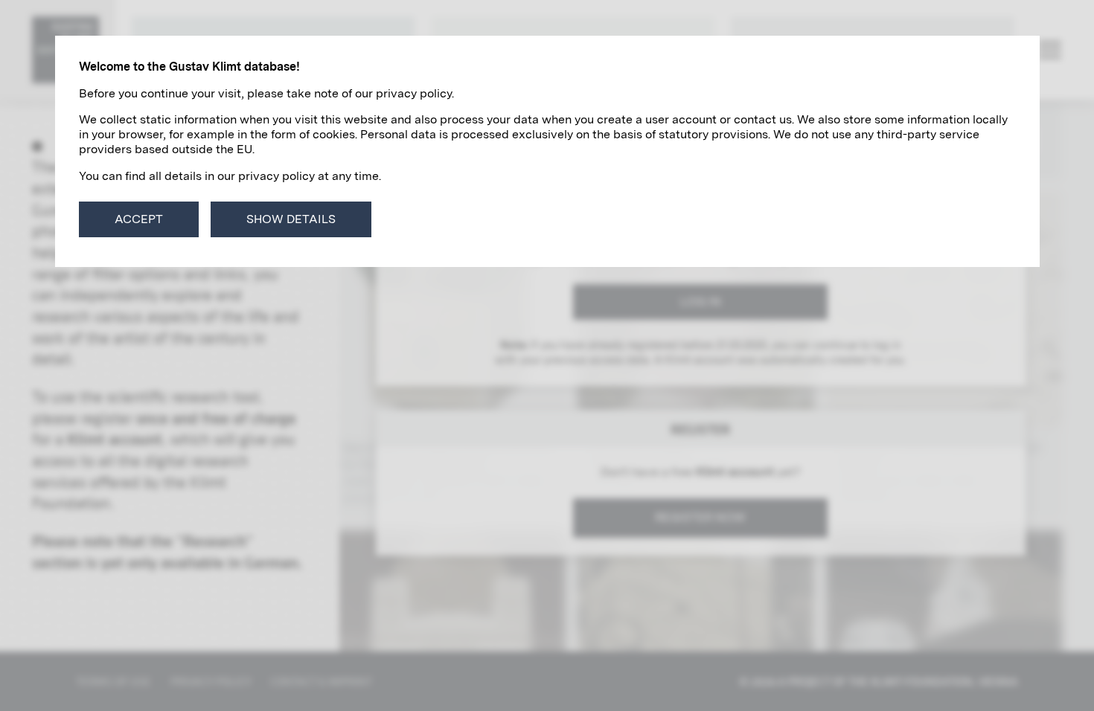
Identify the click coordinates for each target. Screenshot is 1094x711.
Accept (139, 219)
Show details (291, 219)
